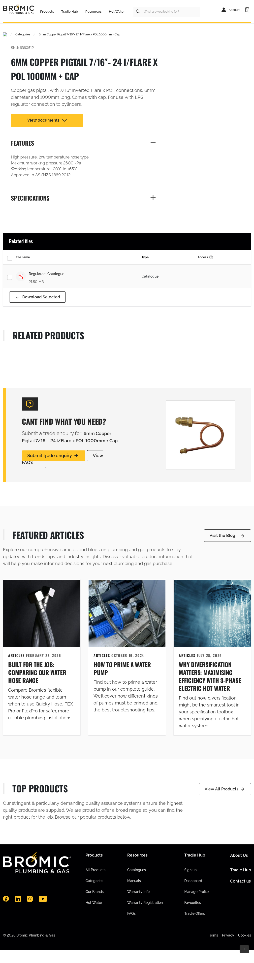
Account (234, 10)
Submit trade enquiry (49, 455)
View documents (43, 120)
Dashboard (193, 881)
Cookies (244, 935)
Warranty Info (138, 892)
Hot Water (94, 903)
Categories (94, 881)
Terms (213, 935)
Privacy (228, 935)
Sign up (190, 870)
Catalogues (136, 870)
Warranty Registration (145, 903)
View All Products (221, 789)
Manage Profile (196, 892)
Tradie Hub (240, 870)
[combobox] (166, 12)
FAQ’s (131, 913)
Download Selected (40, 297)
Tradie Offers (194, 913)
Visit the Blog (222, 535)
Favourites (192, 903)
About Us (239, 855)
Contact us (240, 881)
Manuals (134, 881)
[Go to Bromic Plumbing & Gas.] (5, 34)
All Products (95, 870)
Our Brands (95, 892)
